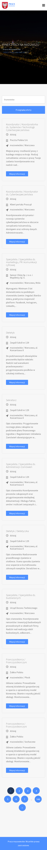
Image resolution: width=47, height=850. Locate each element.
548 (38, 799)
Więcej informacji (17, 174)
